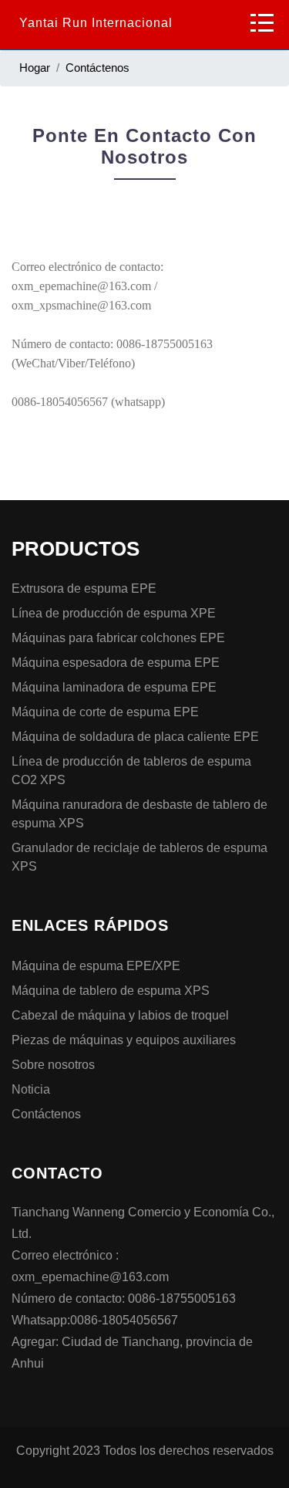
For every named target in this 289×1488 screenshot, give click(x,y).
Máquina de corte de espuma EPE (105, 712)
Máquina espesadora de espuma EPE (116, 662)
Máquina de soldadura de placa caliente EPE (135, 736)
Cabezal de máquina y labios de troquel (120, 1015)
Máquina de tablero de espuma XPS (111, 990)
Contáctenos (97, 67)
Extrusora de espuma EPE (84, 588)
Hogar (34, 67)
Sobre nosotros (53, 1064)
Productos (75, 549)
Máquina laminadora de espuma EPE (114, 687)
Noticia (31, 1089)
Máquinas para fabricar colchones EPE (118, 637)
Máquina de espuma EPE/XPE (96, 965)
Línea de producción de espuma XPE (114, 613)
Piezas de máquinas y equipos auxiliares (124, 1040)
